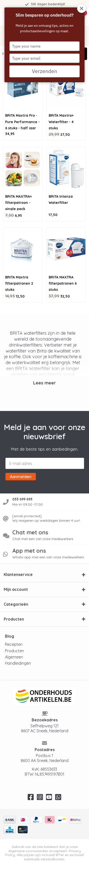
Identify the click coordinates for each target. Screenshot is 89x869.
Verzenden (44, 71)
